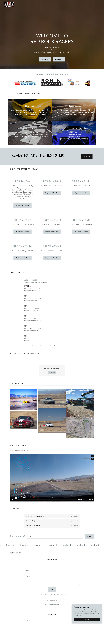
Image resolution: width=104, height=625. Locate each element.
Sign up (89, 536)
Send (51, 589)
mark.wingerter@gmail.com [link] (52, 604)
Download (52, 372)
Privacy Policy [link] (57, 594)
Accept (87, 619)
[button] (74, 516)
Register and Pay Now (22, 205)
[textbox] (55, 536)
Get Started (86, 156)
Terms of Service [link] (64, 594)
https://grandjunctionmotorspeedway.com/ (29, 114)
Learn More (58, 59)
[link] (9, 4)
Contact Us (45, 59)
